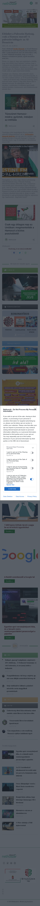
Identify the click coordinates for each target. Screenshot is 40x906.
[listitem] (20, 447)
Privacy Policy (32, 496)
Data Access (20, 496)
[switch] (31, 453)
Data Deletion (7, 496)
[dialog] (20, 453)
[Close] (36, 410)
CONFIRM (12, 489)
